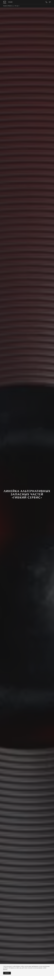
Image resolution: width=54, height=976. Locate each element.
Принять (7, 973)
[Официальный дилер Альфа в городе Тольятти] (4, 2)
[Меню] (50, 2)
